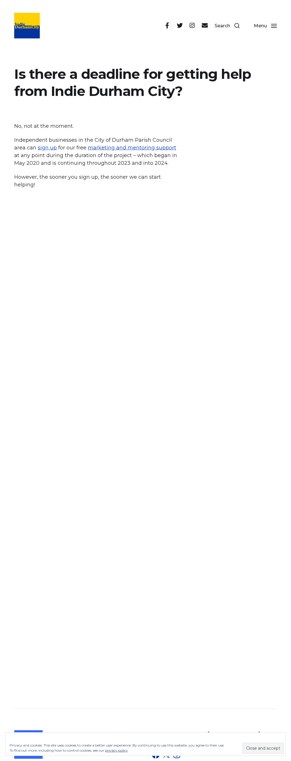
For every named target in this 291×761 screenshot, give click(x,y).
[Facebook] (167, 25)
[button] (227, 25)
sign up (47, 148)
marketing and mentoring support (132, 148)
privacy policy (116, 750)
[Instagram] (192, 25)
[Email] (204, 25)
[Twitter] (179, 25)
